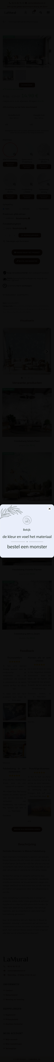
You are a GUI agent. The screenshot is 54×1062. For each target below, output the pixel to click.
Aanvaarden (27, 543)
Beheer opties (27, 550)
